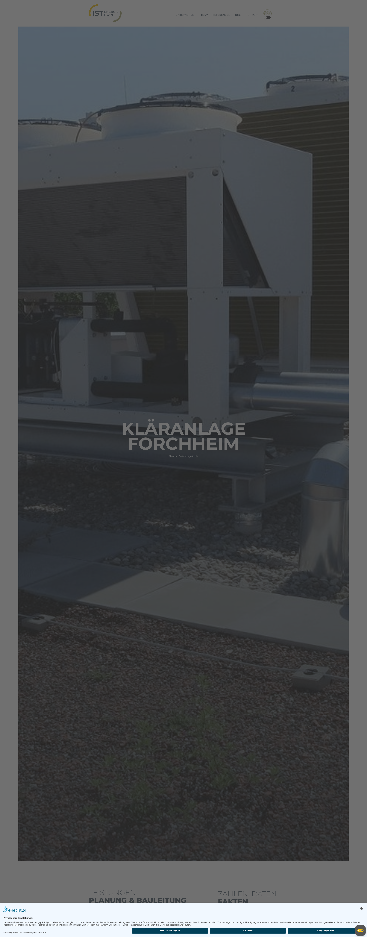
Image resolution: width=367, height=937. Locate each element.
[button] (360, 930)
